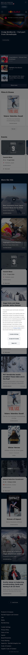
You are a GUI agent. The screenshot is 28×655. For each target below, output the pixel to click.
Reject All (14, 343)
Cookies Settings (14, 334)
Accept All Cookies (14, 338)
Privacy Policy (17, 328)
